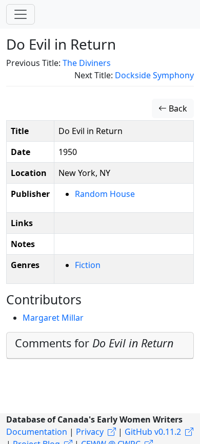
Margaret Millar (53, 317)
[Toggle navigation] (20, 14)
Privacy (90, 431)
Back (177, 108)
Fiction (88, 265)
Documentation (36, 431)
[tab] (100, 345)
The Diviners (87, 63)
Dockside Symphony (154, 75)
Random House (105, 193)
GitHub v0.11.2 (153, 431)
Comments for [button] (94, 343)
